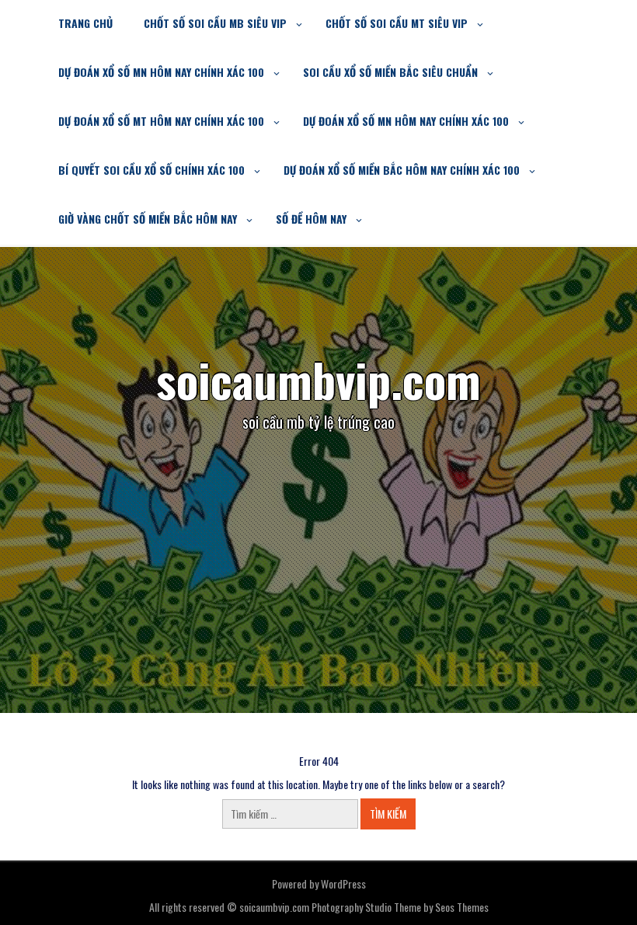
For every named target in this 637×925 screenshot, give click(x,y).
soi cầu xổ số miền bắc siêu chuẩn (390, 72)
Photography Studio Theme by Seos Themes (400, 907)
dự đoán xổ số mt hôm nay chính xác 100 (161, 121)
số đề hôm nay (311, 218)
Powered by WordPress (319, 883)
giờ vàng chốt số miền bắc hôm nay (147, 218)
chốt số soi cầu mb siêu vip (215, 23)
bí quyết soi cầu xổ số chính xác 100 (151, 170)
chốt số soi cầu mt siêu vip (396, 23)
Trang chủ (85, 23)
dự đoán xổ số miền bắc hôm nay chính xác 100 (402, 170)
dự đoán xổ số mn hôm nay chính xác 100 (161, 72)
